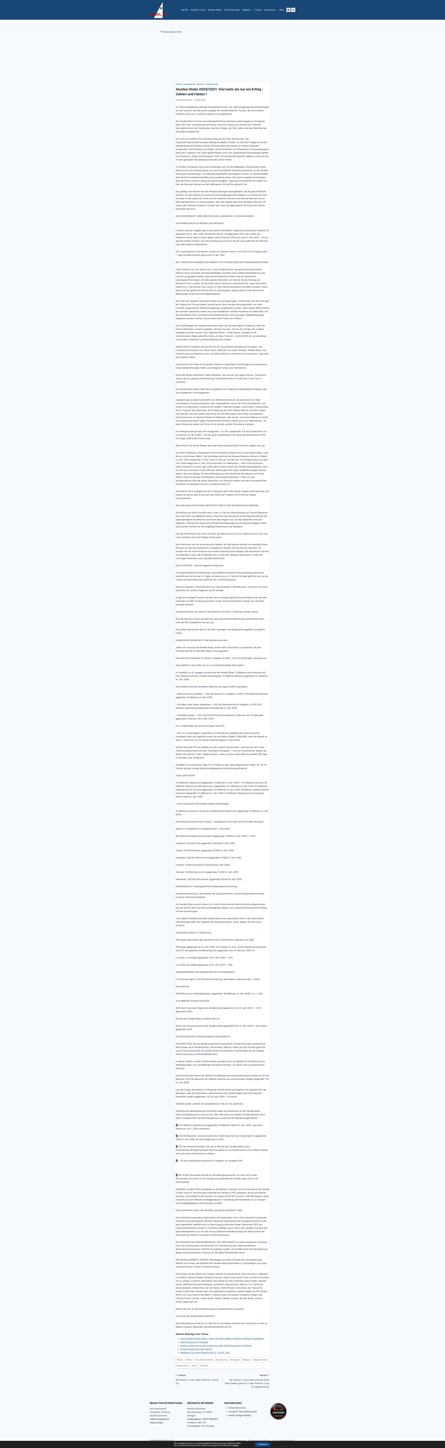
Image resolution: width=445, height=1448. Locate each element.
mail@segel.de (194, 1419)
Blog (282, 10)
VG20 (194, 1366)
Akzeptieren (262, 1444)
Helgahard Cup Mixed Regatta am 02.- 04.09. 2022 (205, 1352)
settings (235, 1445)
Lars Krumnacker (185, 100)
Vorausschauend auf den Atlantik (196, 1349)
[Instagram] (293, 10)
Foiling (258, 10)
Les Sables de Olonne (204, 1360)
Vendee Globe (214, 10)
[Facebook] (288, 10)
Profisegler (235, 1360)
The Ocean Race (232, 10)
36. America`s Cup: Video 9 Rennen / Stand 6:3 (197, 1379)
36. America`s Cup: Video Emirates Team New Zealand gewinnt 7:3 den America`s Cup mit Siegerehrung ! (247, 1381)
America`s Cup (198, 10)
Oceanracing (189, 84)
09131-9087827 (210, 1419)
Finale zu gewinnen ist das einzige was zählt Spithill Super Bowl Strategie (215, 1345)
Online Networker (237, 1408)
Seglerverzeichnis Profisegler (194, 1342)
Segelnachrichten (260, 1360)
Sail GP (184, 10)
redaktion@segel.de (159, 1419)
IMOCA (189, 1360)
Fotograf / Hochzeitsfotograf (242, 1411)
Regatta (200, 84)
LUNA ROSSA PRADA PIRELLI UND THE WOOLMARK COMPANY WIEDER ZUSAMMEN (222, 1338)
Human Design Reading (239, 1415)
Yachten (204, 1366)
